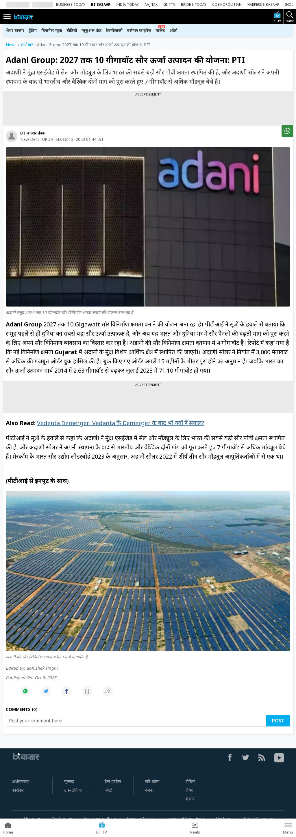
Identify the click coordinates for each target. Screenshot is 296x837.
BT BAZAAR (100, 4)
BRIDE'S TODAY (193, 4)
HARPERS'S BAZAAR (263, 4)
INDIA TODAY (127, 4)
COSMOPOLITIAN (227, 4)
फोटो (108, 790)
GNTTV (169, 4)
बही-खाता (152, 781)
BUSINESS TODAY (70, 4)
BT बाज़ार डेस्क (32, 133)
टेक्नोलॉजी (114, 30)
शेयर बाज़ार (15, 30)
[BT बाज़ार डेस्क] (11, 136)
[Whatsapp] (25, 694)
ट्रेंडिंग (33, 30)
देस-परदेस (113, 781)
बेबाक (149, 790)
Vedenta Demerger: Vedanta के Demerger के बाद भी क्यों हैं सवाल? (120, 423)
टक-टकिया (73, 790)
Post (278, 721)
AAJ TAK (151, 4)
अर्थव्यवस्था (20, 781)
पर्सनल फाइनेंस (139, 30)
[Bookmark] (87, 694)
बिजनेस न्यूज (51, 30)
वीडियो (71, 30)
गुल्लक (69, 781)
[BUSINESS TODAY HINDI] (23, 17)
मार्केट (160, 30)
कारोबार (18, 790)
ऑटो (173, 30)
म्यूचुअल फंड (91, 30)
